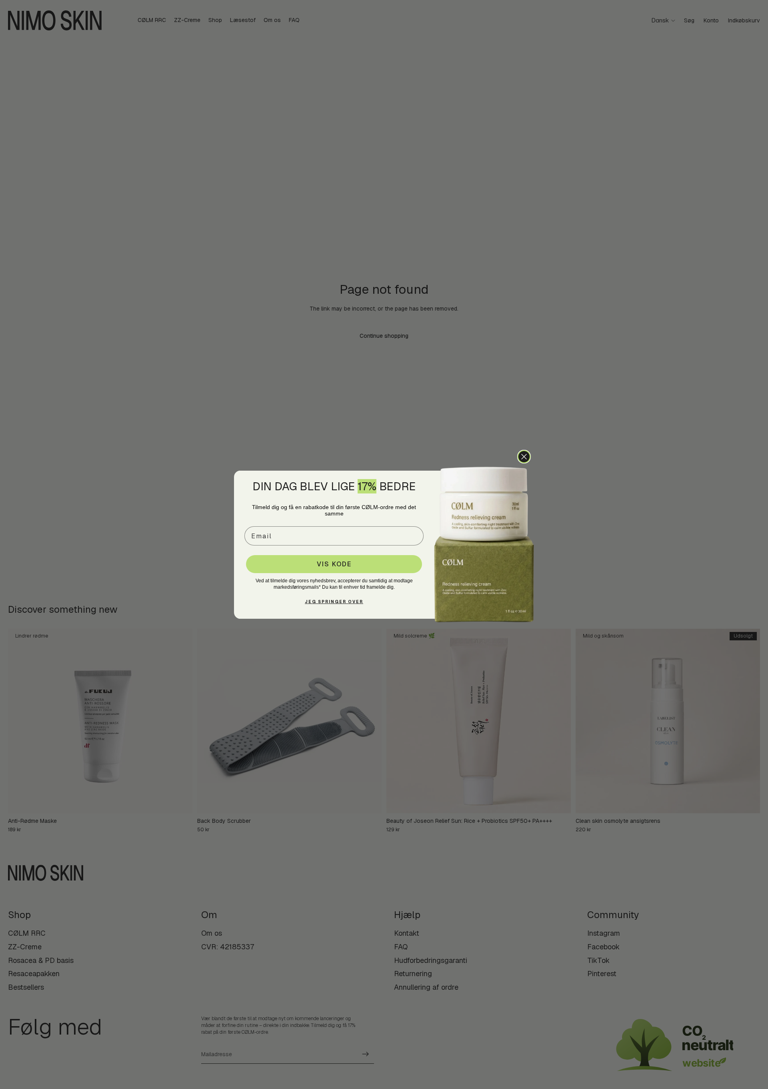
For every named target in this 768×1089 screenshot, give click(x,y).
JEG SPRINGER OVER (334, 601)
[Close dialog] (524, 457)
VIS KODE (334, 564)
